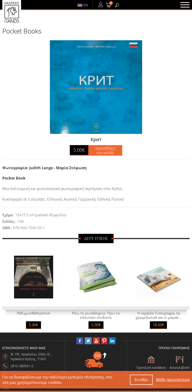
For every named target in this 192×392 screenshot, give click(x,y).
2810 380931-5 (22, 366)
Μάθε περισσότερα (173, 379)
